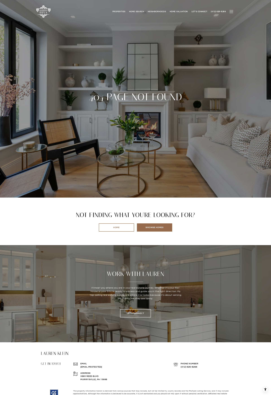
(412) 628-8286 (189, 367)
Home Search (136, 12)
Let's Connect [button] (135, 313)
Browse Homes (154, 227)
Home (116, 227)
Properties (118, 12)
